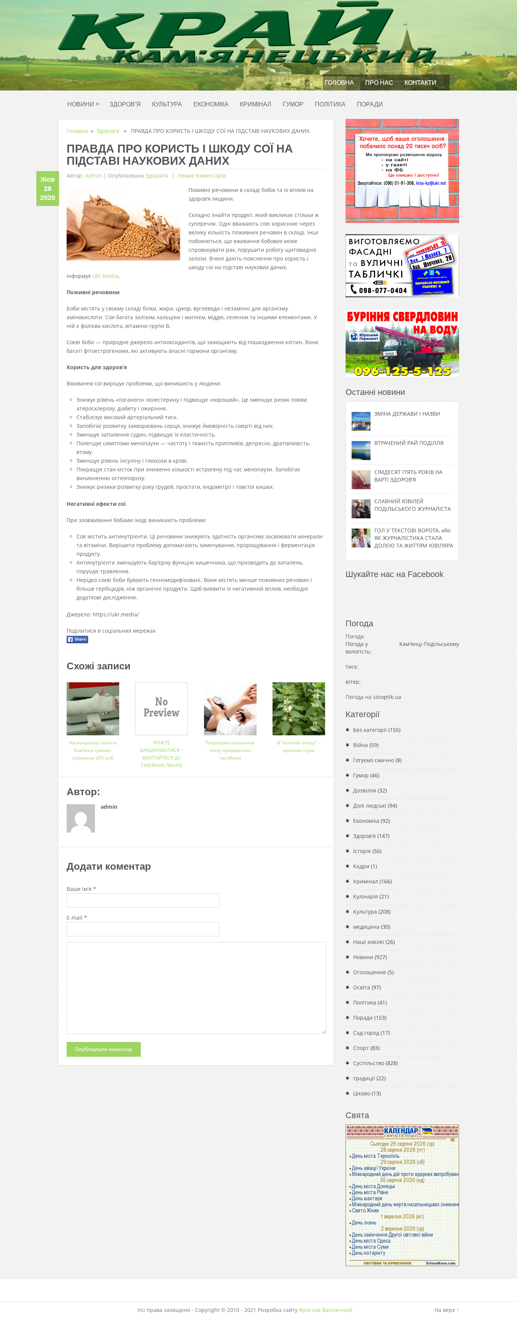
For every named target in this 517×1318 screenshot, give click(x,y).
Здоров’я (125, 104)
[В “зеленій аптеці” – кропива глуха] (299, 706)
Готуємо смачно (373, 760)
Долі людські (369, 805)
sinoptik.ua (387, 696)
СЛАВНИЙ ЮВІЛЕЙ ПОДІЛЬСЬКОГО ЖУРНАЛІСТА (412, 505)
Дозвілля (364, 790)
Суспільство (368, 1063)
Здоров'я (108, 130)
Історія (362, 851)
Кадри (361, 866)
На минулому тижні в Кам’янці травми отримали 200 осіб (93, 750)
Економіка (211, 104)
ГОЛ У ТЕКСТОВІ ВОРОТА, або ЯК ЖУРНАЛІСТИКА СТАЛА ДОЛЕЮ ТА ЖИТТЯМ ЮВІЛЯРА (413, 538)
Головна (339, 83)
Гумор (293, 104)
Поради (370, 104)
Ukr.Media (105, 275)
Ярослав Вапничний (325, 1309)
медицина (366, 926)
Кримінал (255, 104)
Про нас (379, 83)
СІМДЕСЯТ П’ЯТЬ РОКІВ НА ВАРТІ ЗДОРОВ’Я (408, 475)
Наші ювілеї (368, 941)
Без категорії (370, 729)
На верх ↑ (446, 1309)
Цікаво (361, 1093)
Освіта (361, 987)
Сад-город (366, 1032)
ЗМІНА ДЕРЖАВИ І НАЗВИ (407, 413)
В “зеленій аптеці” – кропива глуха (299, 746)
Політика (330, 104)
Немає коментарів (201, 175)
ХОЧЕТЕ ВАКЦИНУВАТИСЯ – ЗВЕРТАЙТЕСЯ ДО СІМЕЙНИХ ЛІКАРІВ (161, 754)
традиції (364, 1078)
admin (93, 175)
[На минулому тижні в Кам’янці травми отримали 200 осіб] (93, 706)
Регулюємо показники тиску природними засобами (230, 750)
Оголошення (369, 972)
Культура (167, 104)
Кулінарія (365, 896)
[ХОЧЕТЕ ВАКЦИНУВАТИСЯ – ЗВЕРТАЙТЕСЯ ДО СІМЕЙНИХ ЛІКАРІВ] (161, 706)
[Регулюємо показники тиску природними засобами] (230, 706)
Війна (360, 745)
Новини (83, 104)
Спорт (361, 1047)
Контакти (420, 83)
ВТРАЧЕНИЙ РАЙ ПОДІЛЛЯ (409, 442)
